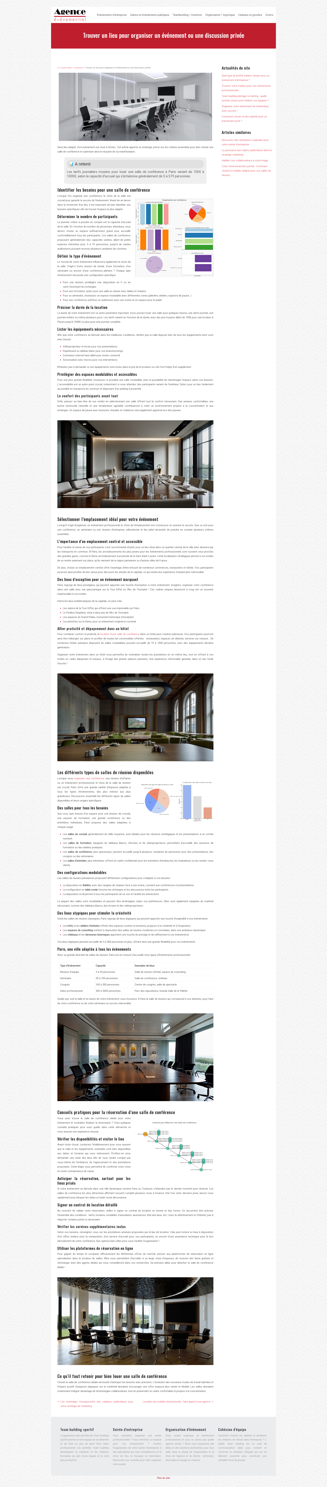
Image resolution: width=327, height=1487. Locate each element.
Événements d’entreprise (112, 15)
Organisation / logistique (220, 15)
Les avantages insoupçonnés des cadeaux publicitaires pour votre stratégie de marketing (96, 1404)
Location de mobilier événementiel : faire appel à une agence (176, 1401)
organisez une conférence (89, 778)
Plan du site (163, 1478)
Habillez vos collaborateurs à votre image (245, 160)
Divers (269, 15)
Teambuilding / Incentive (187, 15)
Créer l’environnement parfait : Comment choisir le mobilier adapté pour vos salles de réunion (246, 171)
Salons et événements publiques (149, 15)
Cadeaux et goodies (250, 15)
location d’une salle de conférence (119, 634)
